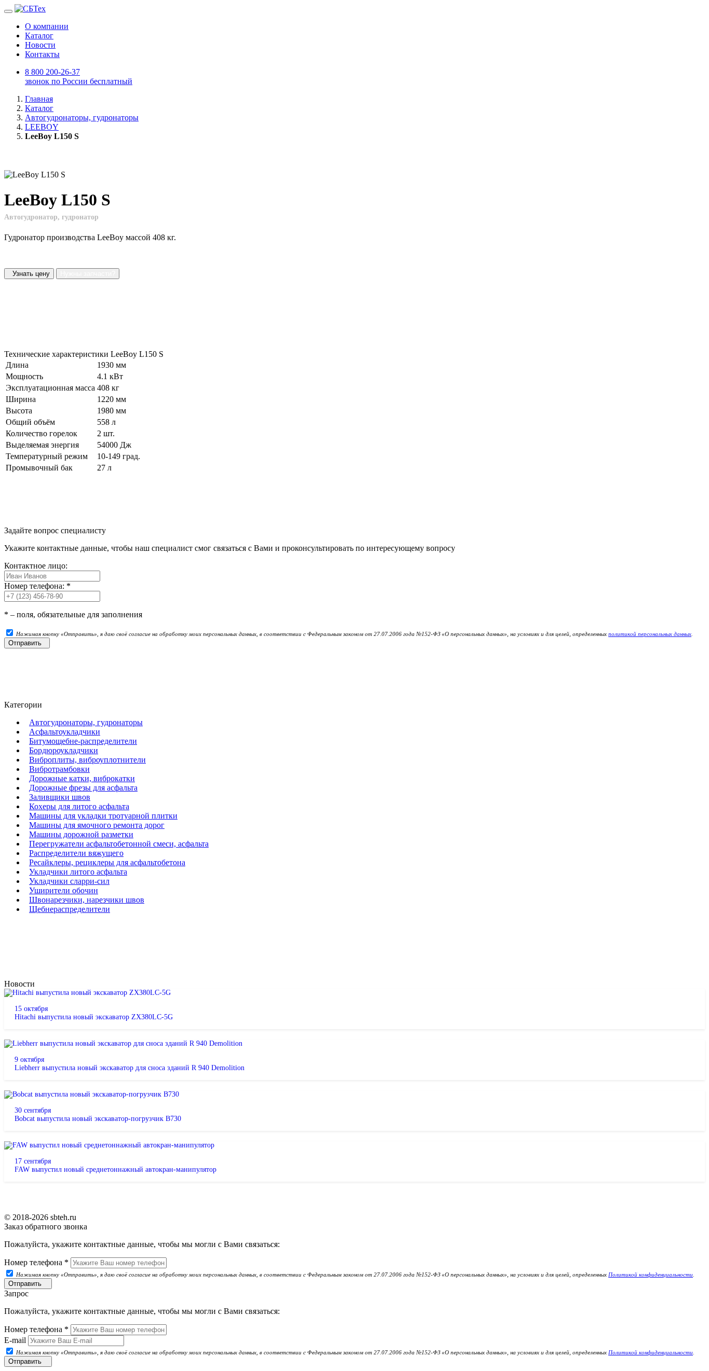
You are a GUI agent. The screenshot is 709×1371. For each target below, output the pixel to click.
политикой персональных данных (649, 634)
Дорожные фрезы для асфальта (83, 787)
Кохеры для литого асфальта (79, 806)
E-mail (15, 1340)
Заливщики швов (59, 797)
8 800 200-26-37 (78, 76)
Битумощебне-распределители (83, 741)
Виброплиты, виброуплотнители (87, 759)
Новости (40, 44)
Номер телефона (36, 1262)
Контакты (42, 54)
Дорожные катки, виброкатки (82, 778)
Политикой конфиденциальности (650, 1274)
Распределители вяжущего (76, 853)
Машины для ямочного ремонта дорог (97, 825)
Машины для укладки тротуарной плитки (103, 815)
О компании (47, 26)
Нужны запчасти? (87, 274)
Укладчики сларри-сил (69, 881)
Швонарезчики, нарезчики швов (86, 899)
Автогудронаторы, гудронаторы (86, 722)
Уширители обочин (63, 890)
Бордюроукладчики (63, 750)
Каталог (39, 35)
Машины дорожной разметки (81, 834)
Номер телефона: (37, 585)
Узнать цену (29, 274)
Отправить (27, 643)
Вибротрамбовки (59, 769)
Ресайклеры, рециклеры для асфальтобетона (107, 862)
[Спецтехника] (30, 8)
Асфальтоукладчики (64, 731)
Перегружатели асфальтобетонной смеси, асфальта (119, 843)
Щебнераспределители (69, 909)
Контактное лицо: (35, 565)
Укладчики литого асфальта (78, 871)
